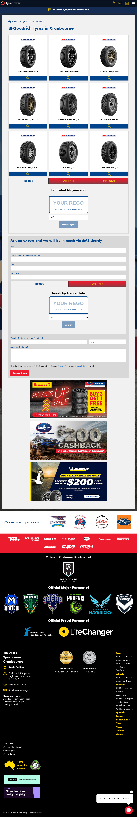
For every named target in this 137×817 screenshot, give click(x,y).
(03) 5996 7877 (17, 684)
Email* (13, 264)
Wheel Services (123, 705)
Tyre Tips (120, 670)
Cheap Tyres (9, 754)
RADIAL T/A (68, 168)
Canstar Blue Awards (12, 747)
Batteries (119, 691)
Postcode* (15, 273)
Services (120, 684)
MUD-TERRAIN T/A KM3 (27, 168)
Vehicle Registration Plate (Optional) (26, 338)
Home (14, 21)
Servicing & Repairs (125, 698)
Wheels (120, 673)
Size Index (8, 743)
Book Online (123, 719)
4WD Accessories (124, 688)
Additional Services (124, 708)
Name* (13, 246)
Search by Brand (123, 663)
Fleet (118, 723)
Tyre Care (120, 667)
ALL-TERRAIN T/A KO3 (28, 120)
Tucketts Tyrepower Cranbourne (70, 9)
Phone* (25, 255)
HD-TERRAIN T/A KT (109, 120)
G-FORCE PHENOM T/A (68, 120)
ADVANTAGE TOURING (68, 72)
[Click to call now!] (113, 3)
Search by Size (123, 660)
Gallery (120, 730)
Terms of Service (82, 366)
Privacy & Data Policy (19, 812)
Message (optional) (19, 347)
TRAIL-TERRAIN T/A (109, 168)
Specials (120, 712)
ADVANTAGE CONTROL (27, 72)
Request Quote (20, 373)
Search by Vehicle (124, 656)
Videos (119, 734)
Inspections (121, 695)
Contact (120, 716)
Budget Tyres (9, 750)
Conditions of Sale (35, 812)
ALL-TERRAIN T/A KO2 (109, 72)
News (119, 726)
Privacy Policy (64, 366)
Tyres (118, 652)
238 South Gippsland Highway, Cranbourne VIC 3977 (20, 676)
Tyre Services (122, 702)
